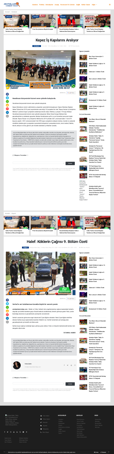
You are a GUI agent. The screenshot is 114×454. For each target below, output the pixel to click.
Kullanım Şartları (23, 438)
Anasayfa (7, 12)
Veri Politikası (8, 442)
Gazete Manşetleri (82, 437)
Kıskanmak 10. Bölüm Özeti (97, 100)
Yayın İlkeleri (8, 440)
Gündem (35, 5)
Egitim (60, 433)
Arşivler (45, 425)
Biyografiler (98, 423)
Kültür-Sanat (85, 5)
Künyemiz (46, 429)
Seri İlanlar (80, 433)
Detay (96, 452)
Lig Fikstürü (80, 427)
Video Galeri (46, 419)
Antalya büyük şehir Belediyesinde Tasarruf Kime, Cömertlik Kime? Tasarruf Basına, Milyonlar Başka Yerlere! (97, 190)
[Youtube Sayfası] (14, 432)
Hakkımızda (8, 438)
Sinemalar (79, 431)
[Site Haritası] (24, 432)
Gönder (70, 163)
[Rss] (21, 432)
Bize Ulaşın (45, 432)
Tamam (104, 452)
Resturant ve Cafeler (67, 5)
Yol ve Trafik (80, 421)
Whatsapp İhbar (23, 440)
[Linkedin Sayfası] (18, 432)
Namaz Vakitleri (81, 423)
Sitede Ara (98, 419)
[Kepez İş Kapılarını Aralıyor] (41, 69)
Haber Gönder (23, 442)
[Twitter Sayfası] (8, 432)
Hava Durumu (80, 419)
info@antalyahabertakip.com (33, 367)
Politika (41, 5)
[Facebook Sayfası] (5, 432)
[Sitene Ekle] (27, 432)
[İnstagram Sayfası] (11, 432)
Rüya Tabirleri (98, 425)
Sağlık (78, 5)
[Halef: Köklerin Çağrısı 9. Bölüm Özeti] (41, 273)
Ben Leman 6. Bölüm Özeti (97, 79)
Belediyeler (49, 5)
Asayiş (57, 5)
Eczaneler (79, 425)
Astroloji (97, 427)
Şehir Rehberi (80, 435)
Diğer (94, 5)
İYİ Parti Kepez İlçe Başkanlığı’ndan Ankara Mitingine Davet (96, 168)
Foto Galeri (46, 416)
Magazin (14, 213)
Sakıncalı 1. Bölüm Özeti (96, 72)
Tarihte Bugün (81, 429)
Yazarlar (44, 422)
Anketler (97, 421)
